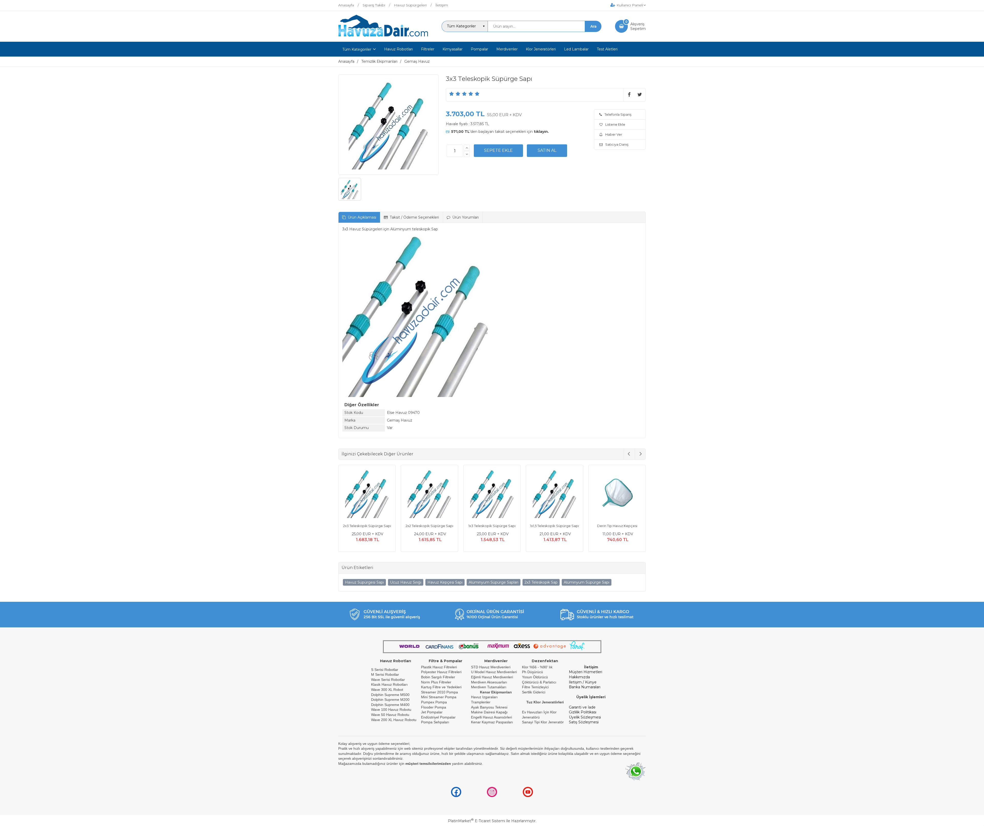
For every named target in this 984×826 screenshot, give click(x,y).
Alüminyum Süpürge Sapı (586, 582)
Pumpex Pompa (434, 702)
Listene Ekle (615, 124)
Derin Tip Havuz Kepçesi (555, 526)
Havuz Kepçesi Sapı (445, 582)
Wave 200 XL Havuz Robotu (394, 720)
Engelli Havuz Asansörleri (491, 717)
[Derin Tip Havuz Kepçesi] (554, 494)
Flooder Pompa (433, 707)
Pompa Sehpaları (435, 722)
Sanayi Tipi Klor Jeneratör (543, 722)
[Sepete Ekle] (498, 150)
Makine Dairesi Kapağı (489, 712)
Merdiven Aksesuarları (489, 682)
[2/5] (454, 94)
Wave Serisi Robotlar (388, 680)
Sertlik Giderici (533, 692)
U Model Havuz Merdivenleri (494, 672)
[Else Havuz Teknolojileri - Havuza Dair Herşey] (383, 37)
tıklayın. (541, 131)
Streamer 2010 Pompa (439, 692)
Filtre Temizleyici (535, 687)
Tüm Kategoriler (356, 49)
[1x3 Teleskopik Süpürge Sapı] (429, 494)
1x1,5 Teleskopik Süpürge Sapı (492, 526)
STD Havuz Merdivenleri (490, 667)
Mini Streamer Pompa (438, 697)
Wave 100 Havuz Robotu (391, 709)
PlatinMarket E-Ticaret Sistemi (476, 821)
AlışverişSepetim (638, 26)
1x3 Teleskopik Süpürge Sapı (429, 526)
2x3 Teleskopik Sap (541, 582)
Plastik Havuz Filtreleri (439, 667)
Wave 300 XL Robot (387, 690)
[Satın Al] (547, 150)
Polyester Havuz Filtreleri (441, 672)
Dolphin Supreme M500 (390, 695)
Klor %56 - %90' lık (537, 667)
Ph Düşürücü (532, 672)
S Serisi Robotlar (384, 670)
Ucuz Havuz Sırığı (405, 582)
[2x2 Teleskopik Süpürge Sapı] (367, 494)
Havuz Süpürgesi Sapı (364, 582)
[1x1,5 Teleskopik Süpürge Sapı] (492, 494)
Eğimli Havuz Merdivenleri (492, 677)
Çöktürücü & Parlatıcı (539, 682)
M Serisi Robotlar (385, 674)
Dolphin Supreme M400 (390, 705)
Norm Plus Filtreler (436, 682)
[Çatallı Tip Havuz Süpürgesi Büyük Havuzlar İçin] (617, 494)
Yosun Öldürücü (535, 677)
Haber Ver (613, 134)
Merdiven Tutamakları (488, 687)
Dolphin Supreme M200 (391, 700)
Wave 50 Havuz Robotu (390, 715)
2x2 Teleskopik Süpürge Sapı (367, 526)
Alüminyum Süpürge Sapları (493, 582)
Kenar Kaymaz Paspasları (492, 722)
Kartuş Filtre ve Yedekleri (441, 687)
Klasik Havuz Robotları (389, 684)
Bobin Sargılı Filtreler (438, 677)
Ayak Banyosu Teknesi (489, 707)
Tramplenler (480, 702)
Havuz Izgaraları (484, 697)
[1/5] (451, 94)
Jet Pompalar (432, 712)
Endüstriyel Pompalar (438, 717)
